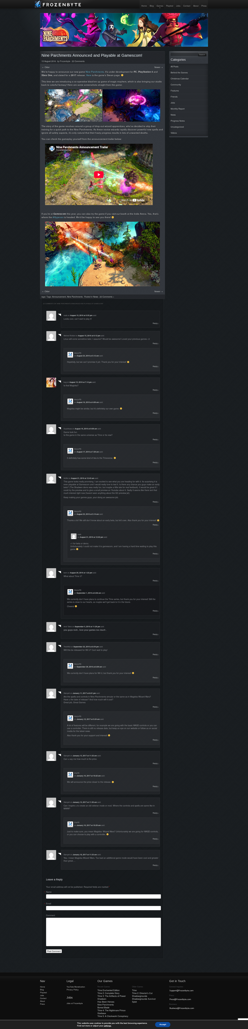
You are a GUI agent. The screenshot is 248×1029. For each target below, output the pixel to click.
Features (175, 90)
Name (49, 891)
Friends (174, 96)
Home (144, 5)
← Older (46, 67)
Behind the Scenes (179, 72)
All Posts (174, 66)
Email (48, 903)
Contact (186, 5)
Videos (174, 132)
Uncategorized (177, 126)
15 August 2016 (48, 61)
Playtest (169, 5)
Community (176, 84)
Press (204, 5)
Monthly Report (178, 108)
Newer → (158, 67)
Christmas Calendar (180, 78)
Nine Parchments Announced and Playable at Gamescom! (91, 55)
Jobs (178, 5)
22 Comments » (107, 296)
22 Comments (78, 61)
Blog (152, 5)
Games (160, 5)
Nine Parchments (75, 296)
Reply (156, 323)
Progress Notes (178, 120)
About (195, 5)
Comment (50, 915)
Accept (162, 1024)
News (173, 114)
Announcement (59, 296)
